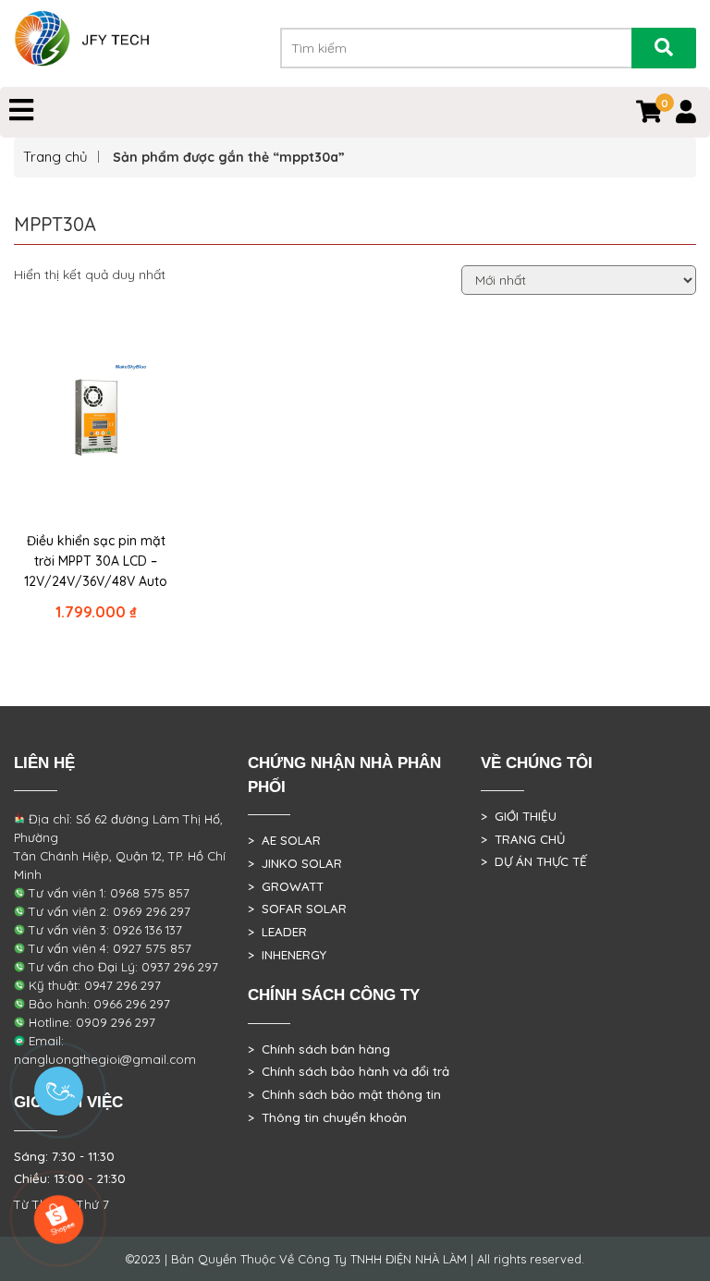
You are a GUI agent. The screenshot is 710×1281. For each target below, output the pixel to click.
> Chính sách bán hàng (319, 1049)
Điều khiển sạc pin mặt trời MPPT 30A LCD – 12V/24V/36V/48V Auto (95, 561)
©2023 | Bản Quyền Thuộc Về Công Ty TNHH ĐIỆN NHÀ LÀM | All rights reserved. (355, 1258)
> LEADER (277, 931)
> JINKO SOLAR (295, 863)
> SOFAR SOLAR (297, 908)
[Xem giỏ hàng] (649, 115)
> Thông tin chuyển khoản (327, 1117)
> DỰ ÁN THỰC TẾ (534, 861)
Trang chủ (55, 156)
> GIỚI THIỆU (519, 816)
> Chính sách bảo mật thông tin (344, 1094)
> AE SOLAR (284, 840)
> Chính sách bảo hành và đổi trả (348, 1071)
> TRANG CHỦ (523, 839)
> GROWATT (286, 886)
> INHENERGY (287, 954)
